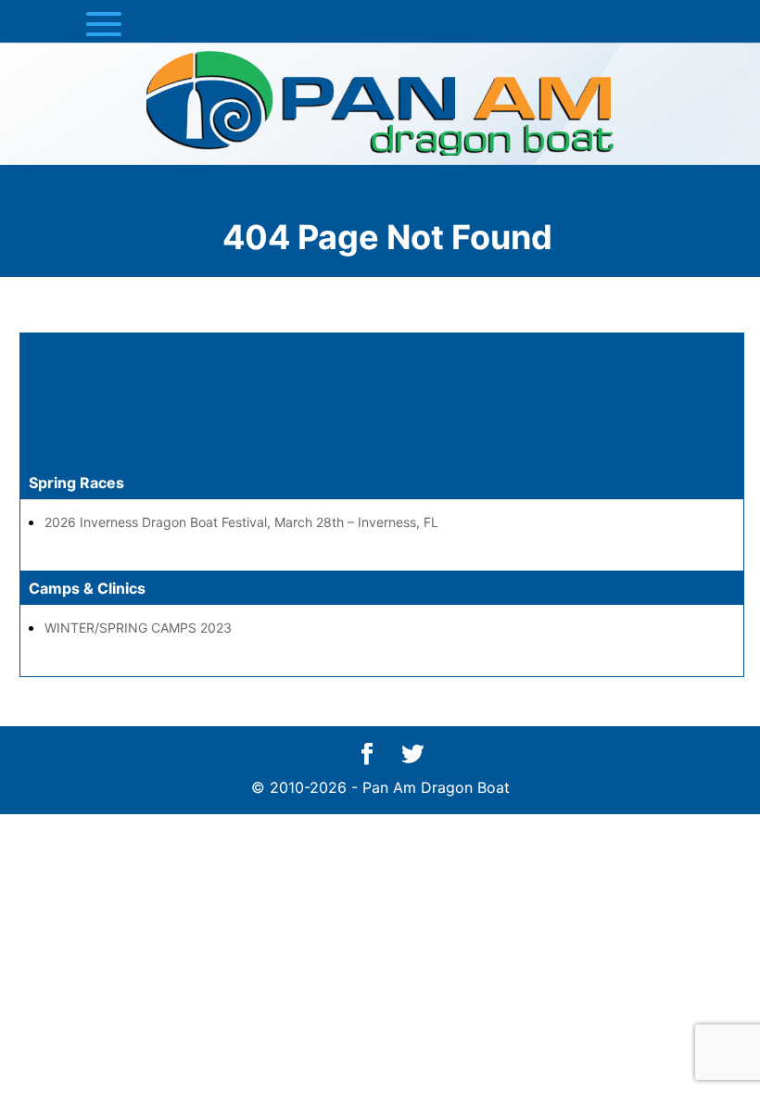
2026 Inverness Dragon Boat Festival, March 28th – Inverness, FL (241, 522)
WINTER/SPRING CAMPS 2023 (138, 627)
